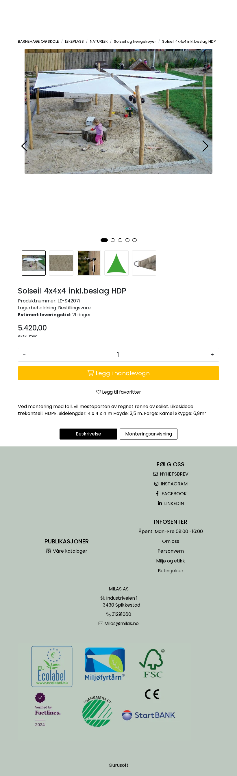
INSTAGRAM (174, 483)
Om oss (170, 541)
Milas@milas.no (121, 623)
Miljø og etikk (170, 561)
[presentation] (25, 146)
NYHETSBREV (173, 474)
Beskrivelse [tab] (88, 434)
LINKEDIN (173, 503)
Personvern (171, 551)
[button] (104, 240)
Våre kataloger (69, 551)
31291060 (121, 614)
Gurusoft (119, 765)
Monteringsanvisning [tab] (148, 434)
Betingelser (171, 570)
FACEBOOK (173, 493)
